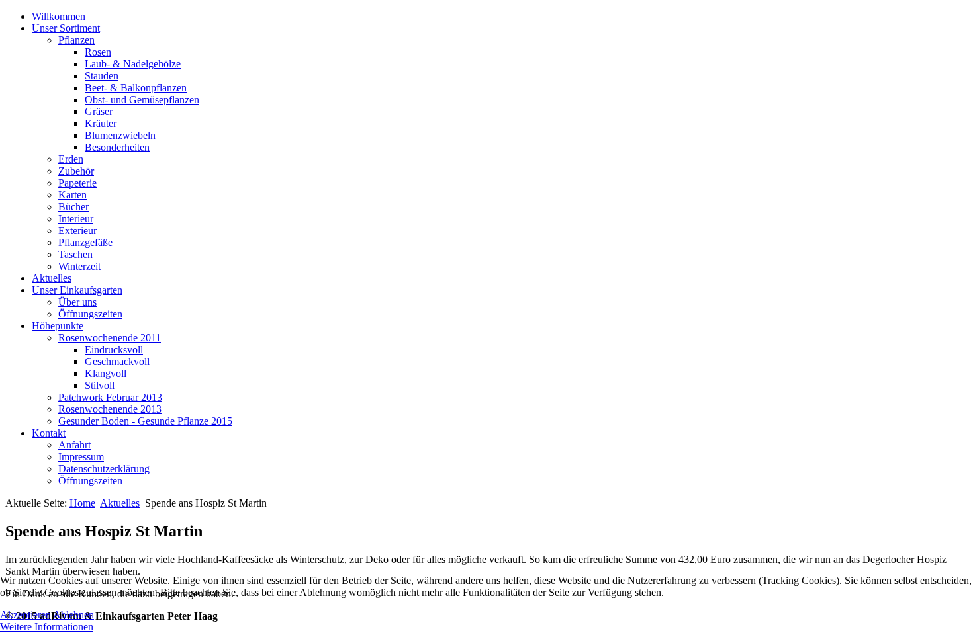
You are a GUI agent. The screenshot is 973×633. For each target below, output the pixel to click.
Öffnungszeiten (90, 313)
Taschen (75, 254)
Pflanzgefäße (85, 242)
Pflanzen (76, 40)
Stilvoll (100, 385)
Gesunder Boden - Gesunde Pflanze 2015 (145, 421)
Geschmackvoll (117, 361)
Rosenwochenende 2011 (109, 337)
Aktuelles (51, 278)
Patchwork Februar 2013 (110, 397)
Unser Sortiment (66, 28)
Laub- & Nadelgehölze (133, 63)
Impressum (81, 456)
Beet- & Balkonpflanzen (136, 87)
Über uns (77, 302)
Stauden (101, 75)
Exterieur (77, 230)
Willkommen (58, 16)
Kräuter (100, 123)
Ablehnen (73, 614)
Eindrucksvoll (114, 349)
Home (82, 503)
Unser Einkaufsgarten (77, 290)
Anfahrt (74, 444)
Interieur (75, 218)
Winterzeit (79, 266)
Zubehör (76, 171)
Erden (70, 159)
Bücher (73, 206)
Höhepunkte (57, 325)
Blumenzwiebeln (120, 135)
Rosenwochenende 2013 (110, 409)
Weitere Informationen (46, 626)
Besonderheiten (117, 147)
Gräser (99, 111)
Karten (72, 194)
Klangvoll (105, 373)
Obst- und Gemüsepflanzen (142, 99)
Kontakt (49, 433)
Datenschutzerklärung (104, 468)
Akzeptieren (25, 614)
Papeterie (77, 183)
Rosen (98, 52)
